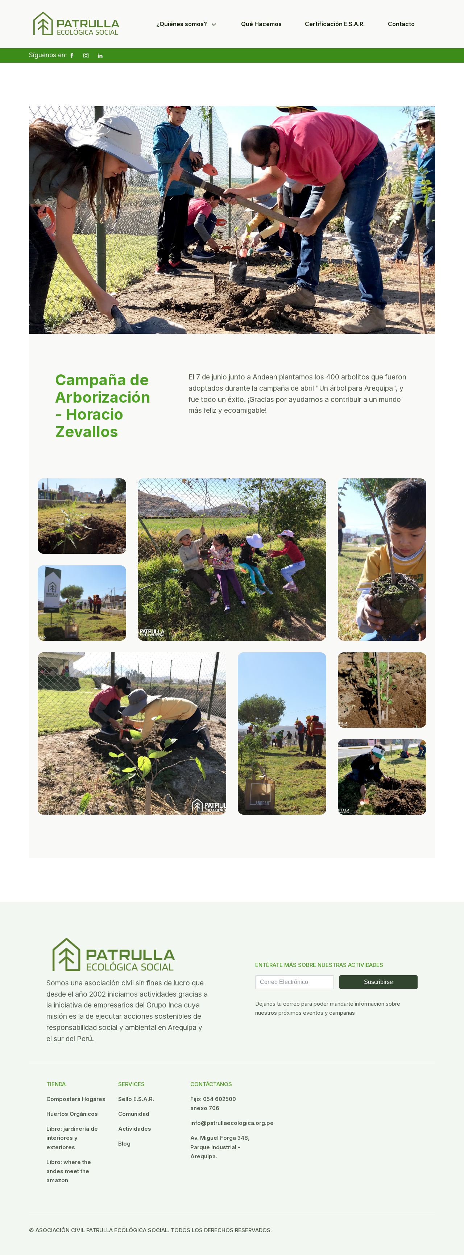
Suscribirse (378, 982)
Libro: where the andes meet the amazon (68, 1171)
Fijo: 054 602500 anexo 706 (213, 1103)
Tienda (56, 1084)
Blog (124, 1143)
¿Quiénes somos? (181, 24)
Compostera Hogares (75, 1099)
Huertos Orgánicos (72, 1113)
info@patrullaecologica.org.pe (232, 1122)
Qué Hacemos (261, 24)
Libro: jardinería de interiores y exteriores (72, 1137)
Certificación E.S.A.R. (335, 24)
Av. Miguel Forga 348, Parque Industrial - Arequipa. (220, 1146)
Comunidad (133, 1113)
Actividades (134, 1128)
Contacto (401, 24)
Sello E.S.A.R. (136, 1099)
